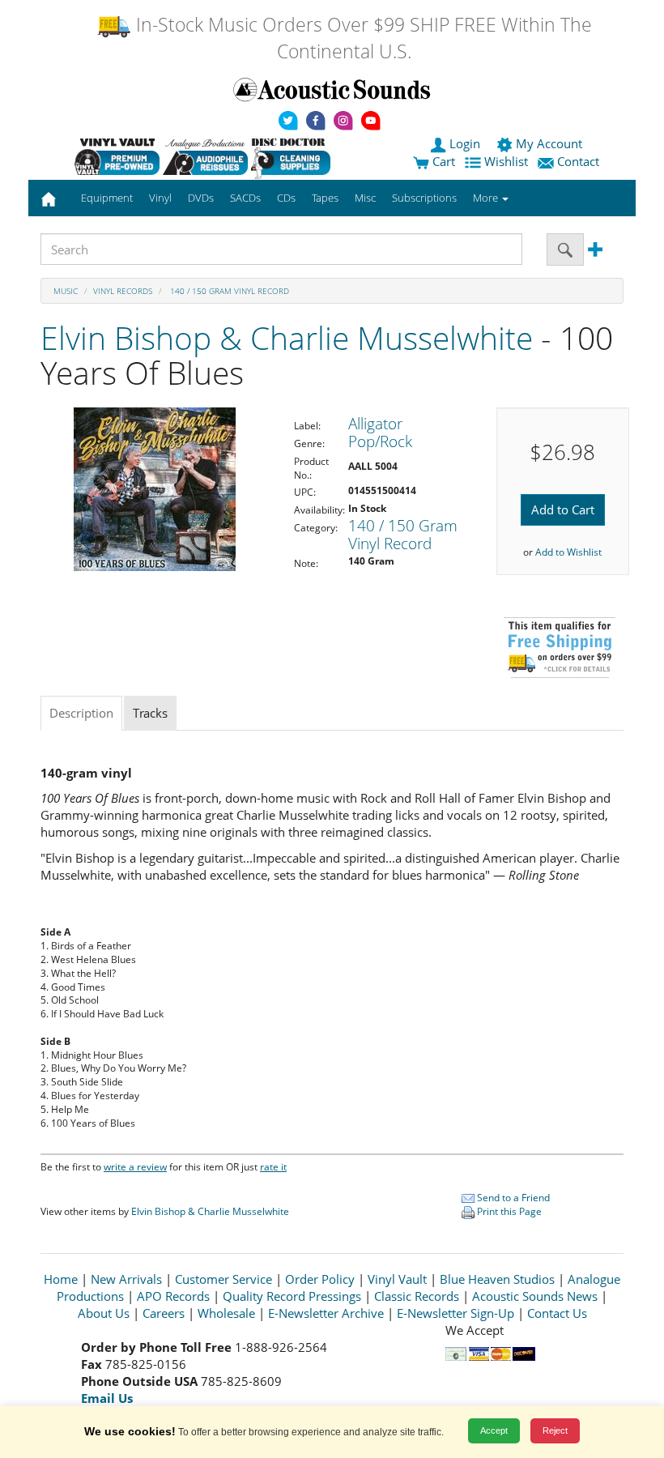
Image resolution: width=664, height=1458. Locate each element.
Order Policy (320, 1279)
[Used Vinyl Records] (117, 156)
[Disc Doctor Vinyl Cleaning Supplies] (293, 156)
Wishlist (506, 161)
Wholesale (226, 1313)
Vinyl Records (122, 290)
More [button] (486, 197)
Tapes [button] (325, 197)
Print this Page (508, 1211)
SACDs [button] (245, 197)
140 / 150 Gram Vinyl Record (228, 290)
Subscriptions (424, 197)
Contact (578, 161)
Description (81, 713)
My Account (549, 143)
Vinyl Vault (397, 1279)
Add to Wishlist (568, 552)
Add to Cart (562, 509)
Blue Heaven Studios (497, 1279)
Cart (442, 161)
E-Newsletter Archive (326, 1313)
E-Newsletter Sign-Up (455, 1313)
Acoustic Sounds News (535, 1296)
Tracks (150, 713)
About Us (104, 1313)
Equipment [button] (107, 197)
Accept (494, 1430)
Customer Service (223, 1279)
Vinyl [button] (160, 197)
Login (464, 143)
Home (61, 1279)
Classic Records (416, 1296)
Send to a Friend (512, 1197)
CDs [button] (286, 197)
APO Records (173, 1296)
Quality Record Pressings (292, 1296)
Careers (164, 1313)
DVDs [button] (201, 197)
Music (65, 290)
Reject (555, 1430)
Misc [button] (365, 197)
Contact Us (557, 1313)
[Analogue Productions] (205, 156)
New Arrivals (126, 1279)
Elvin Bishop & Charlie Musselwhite (286, 337)
